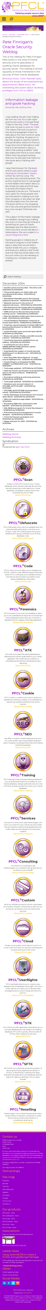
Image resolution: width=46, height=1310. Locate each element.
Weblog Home (10, 434)
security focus (20, 119)
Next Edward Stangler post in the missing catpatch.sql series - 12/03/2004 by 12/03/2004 (21, 299)
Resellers (5, 1192)
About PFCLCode (23, 581)
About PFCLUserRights (23, 995)
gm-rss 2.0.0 (22, 447)
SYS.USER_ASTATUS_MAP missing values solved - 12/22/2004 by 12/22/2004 (20, 391)
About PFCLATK (23, 665)
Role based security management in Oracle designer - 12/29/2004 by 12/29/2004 (21, 413)
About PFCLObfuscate (23, 538)
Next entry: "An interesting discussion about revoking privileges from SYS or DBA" (22, 87)
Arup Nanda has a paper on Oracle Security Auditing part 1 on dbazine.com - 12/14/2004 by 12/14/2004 (21, 353)
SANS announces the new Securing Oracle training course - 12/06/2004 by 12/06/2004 (20, 313)
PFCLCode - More (8, 1219)
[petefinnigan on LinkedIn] (4, 1283)
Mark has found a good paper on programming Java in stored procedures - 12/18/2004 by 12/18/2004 (23, 373)
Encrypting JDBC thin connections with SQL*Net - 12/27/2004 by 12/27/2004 (19, 405)
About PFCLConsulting (23, 872)
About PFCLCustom (23, 913)
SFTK (23, 1064)
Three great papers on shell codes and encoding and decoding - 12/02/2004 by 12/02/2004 (19, 294)
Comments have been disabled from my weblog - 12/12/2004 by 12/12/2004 (20, 341)
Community (6, 1201)
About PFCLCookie (23, 706)
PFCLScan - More (8, 1213)
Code (23, 566)
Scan (23, 480)
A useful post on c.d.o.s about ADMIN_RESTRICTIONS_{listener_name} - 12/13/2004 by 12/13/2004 (19, 347)
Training (23, 775)
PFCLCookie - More (9, 1227)
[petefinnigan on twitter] (13, 1283)
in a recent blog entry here (22, 233)
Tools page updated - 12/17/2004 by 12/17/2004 (23, 368)
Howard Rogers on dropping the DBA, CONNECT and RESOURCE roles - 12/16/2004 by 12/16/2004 (21, 364)
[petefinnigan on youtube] (18, 1283)
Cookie (23, 693)
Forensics (23, 609)
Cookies (5, 1198)
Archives (12, 34)
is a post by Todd (31, 127)
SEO (23, 734)
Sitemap (30, 1290)
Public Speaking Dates (10, 1272)
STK (23, 1023)
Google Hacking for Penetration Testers (21, 172)
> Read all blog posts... (12, 1266)
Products (5, 1180)
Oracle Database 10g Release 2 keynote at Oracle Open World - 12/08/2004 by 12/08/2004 (21, 322)
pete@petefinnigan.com (11, 1159)
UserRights (23, 980)
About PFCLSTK (23, 1036)
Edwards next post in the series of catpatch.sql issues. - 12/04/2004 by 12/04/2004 (22, 304)
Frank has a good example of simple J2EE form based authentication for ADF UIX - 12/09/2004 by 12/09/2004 (22, 327)
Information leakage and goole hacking (21, 101)
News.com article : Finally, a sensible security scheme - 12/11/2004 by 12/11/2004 (22, 337)
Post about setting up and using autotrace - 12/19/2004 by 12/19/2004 (21, 378)
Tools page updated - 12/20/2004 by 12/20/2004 (23, 382)
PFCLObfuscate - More (10, 1216)
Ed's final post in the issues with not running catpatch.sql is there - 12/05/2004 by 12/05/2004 (22, 308)
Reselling (23, 1109)
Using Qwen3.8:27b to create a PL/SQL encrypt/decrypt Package (20, 1255)
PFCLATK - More (8, 1224)
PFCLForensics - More (10, 1221)
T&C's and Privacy (19, 1290)
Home (4, 34)
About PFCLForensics (23, 622)
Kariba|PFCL (27, 1293)
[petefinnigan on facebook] (9, 1283)
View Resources (7, 1189)
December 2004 (23, 34)
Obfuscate (23, 523)
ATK (23, 650)
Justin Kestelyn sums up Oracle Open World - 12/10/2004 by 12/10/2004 (22, 332)
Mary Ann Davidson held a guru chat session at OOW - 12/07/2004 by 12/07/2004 (22, 317)
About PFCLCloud (23, 952)
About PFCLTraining (23, 791)
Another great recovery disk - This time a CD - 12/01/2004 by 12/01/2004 (22, 289)
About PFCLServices (23, 834)
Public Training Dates (10, 1275)
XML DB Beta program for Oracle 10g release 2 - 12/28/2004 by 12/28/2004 (22, 409)
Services (23, 818)
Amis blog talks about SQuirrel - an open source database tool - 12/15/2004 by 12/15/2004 (22, 358)
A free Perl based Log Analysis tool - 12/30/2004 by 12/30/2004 (18, 418)
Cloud (23, 941)
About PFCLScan (23, 495)
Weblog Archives (11, 437)
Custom (23, 900)
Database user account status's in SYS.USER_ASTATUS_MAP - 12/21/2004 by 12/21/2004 (18, 386)
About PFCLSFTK (23, 1082)
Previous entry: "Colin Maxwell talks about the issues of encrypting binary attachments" (22, 81)
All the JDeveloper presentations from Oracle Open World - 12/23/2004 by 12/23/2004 (22, 396)
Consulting (23, 861)
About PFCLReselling (23, 1123)
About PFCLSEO (23, 747)
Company (6, 1195)
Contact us (6, 1204)
